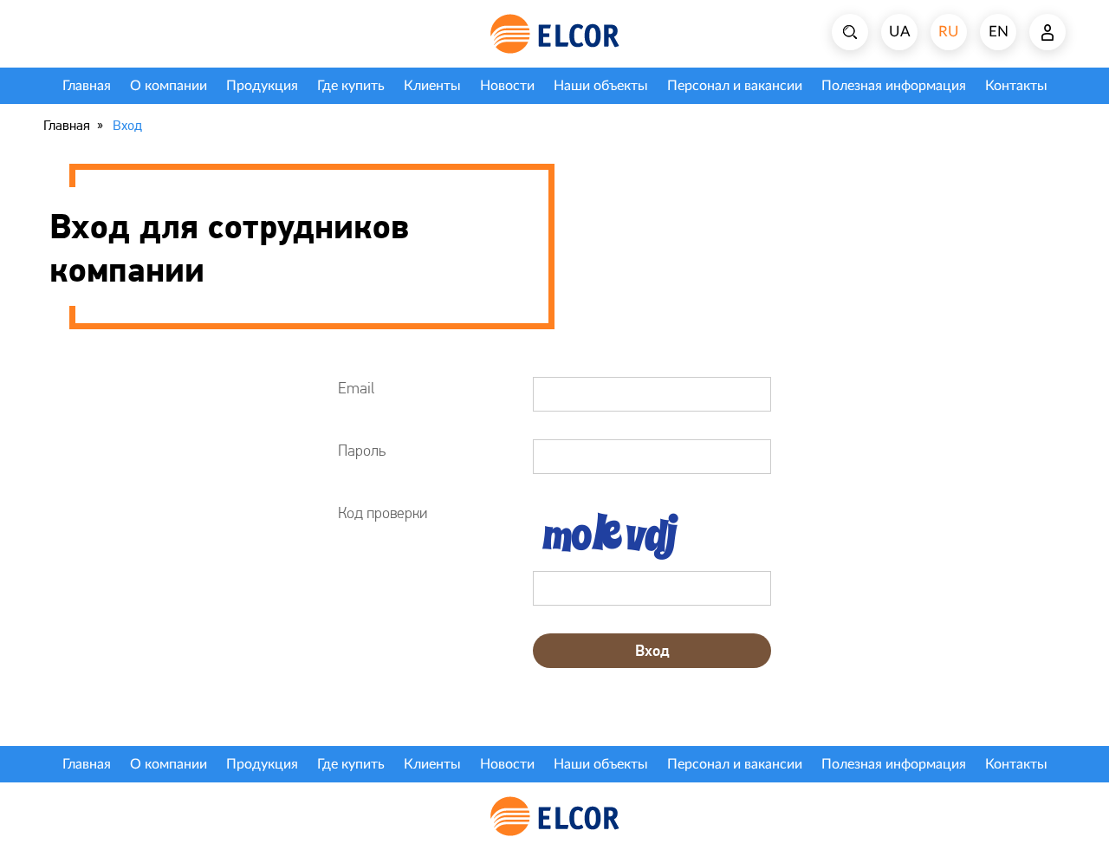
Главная (86, 86)
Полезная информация (893, 86)
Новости (507, 86)
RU (948, 31)
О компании (168, 86)
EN (998, 31)
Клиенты (432, 86)
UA (900, 31)
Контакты (1016, 86)
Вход (652, 650)
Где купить (351, 86)
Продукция (262, 86)
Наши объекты (601, 86)
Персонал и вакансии (734, 86)
